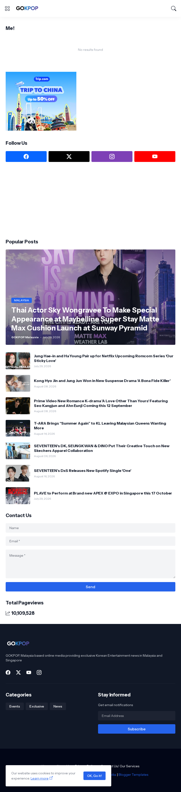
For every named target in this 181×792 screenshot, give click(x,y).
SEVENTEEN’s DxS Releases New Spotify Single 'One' (82, 470)
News (57, 706)
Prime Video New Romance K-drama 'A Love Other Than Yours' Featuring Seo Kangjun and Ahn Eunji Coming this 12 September (101, 403)
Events (14, 706)
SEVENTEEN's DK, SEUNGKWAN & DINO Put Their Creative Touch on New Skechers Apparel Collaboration (101, 448)
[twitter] (69, 156)
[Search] (173, 8)
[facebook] (26, 156)
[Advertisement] (41, 199)
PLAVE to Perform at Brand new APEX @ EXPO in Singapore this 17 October (103, 493)
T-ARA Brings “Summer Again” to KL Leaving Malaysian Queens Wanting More (100, 425)
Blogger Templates (133, 774)
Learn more (40, 778)
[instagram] (111, 156)
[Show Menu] (7, 8)
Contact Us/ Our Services (120, 766)
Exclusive (36, 706)
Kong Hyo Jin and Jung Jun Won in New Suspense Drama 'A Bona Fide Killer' (102, 380)
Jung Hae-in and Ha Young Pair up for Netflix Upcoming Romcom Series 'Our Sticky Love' (103, 358)
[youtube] (154, 156)
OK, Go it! (94, 776)
